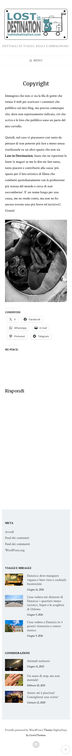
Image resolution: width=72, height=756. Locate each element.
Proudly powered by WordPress (23, 730)
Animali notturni (38, 661)
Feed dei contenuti (17, 538)
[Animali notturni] (14, 665)
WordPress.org (15, 550)
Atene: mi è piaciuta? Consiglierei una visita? (42, 695)
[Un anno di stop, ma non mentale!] (14, 680)
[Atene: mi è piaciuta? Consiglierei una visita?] (14, 697)
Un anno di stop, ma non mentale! (43, 678)
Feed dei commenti (17, 544)
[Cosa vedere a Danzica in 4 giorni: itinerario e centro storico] (14, 626)
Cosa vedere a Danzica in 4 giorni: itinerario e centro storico (45, 626)
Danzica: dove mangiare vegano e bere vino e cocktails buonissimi (46, 580)
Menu (38, 60)
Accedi (9, 532)
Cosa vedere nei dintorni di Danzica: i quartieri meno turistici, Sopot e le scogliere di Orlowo (45, 603)
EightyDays (60, 730)
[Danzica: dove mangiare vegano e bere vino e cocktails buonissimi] (14, 580)
